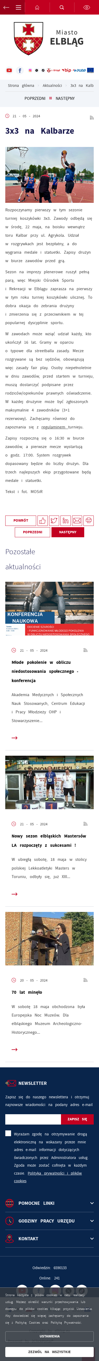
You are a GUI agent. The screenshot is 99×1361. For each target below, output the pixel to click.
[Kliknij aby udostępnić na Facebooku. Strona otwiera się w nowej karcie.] (42, 521)
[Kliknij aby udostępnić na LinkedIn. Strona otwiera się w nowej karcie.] (65, 521)
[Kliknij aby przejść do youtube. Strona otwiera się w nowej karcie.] (9, 70)
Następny (65, 98)
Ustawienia (50, 1336)
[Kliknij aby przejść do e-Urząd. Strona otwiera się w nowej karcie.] (53, 70)
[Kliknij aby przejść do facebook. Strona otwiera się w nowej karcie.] (20, 70)
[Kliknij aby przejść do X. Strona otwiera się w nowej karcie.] (36, 70)
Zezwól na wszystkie (49, 1351)
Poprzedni (35, 98)
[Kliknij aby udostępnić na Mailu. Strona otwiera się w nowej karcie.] (77, 521)
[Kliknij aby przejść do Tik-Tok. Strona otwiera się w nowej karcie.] (43, 70)
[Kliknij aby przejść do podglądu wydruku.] (88, 521)
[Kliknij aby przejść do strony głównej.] (37, 7)
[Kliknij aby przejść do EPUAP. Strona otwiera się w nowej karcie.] (79, 70)
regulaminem (54, 427)
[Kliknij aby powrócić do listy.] (50, 98)
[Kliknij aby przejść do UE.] (90, 70)
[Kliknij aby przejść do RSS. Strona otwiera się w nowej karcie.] (92, 116)
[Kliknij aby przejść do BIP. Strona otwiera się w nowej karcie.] (66, 70)
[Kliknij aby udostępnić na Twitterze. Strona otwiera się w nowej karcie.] (54, 521)
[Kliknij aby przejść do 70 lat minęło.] (49, 940)
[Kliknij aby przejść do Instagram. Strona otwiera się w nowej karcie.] (30, 70)
